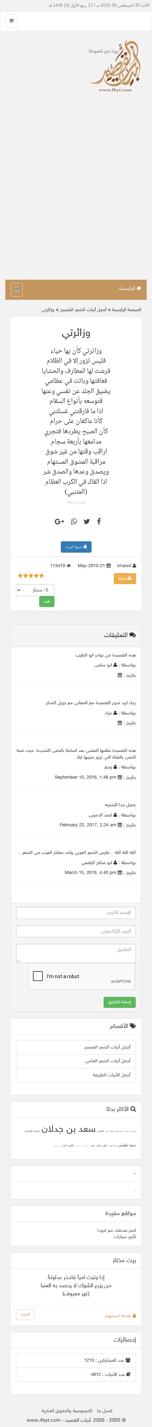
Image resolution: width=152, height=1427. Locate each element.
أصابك (126, 1131)
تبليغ (122, 578)
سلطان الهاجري (113, 1146)
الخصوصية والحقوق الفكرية (67, 1411)
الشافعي (55, 1146)
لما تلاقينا (112, 1131)
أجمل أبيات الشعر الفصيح (107, 1047)
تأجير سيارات (125, 1237)
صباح (99, 1145)
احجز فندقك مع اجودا (116, 1230)
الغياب (92, 1145)
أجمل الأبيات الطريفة (111, 1075)
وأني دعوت (133, 1131)
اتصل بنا (104, 1411)
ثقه (75, 1146)
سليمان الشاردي (32, 1131)
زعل (105, 1145)
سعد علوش (127, 1145)
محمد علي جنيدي (85, 1146)
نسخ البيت (74, 547)
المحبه (78, 1146)
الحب (64, 1145)
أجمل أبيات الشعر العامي (107, 1061)
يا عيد (106, 1131)
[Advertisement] (76, 200)
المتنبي (100, 1131)
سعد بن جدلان (69, 1129)
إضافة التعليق (119, 1002)
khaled (125, 566)
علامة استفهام (119, 1316)
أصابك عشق (119, 1131)
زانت (59, 1146)
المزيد (25, 1314)
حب (70, 1145)
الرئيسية (127, 289)
